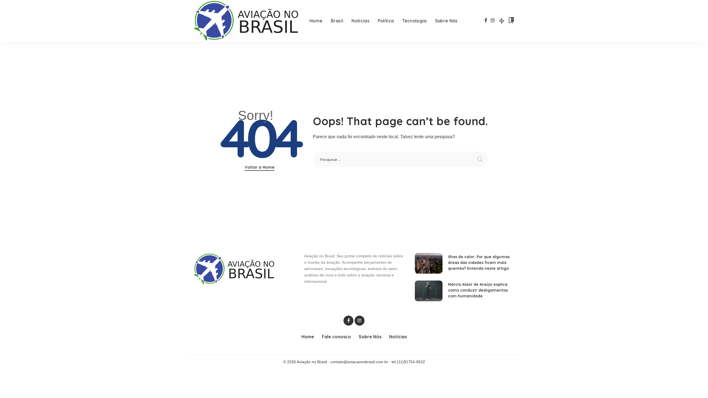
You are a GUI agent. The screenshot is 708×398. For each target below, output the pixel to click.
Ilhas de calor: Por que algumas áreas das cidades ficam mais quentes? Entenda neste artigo (479, 262)
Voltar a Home (259, 167)
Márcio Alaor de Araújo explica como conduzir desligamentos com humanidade (478, 290)
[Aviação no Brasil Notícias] (247, 20)
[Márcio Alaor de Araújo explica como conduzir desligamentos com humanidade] (428, 291)
